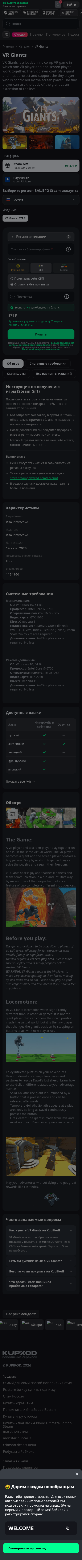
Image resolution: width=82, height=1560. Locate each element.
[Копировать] (67, 1528)
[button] (41, 1528)
